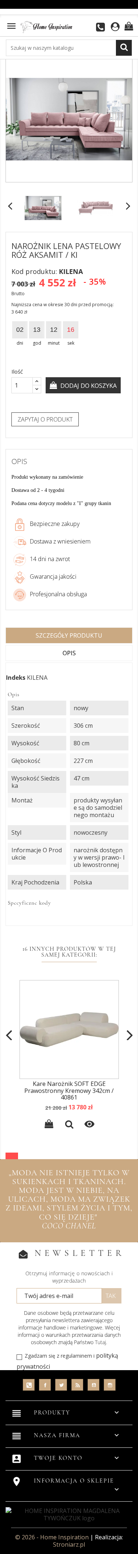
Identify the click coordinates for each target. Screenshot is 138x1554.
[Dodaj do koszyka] (49, 1125)
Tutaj (100, 1342)
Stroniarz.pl (69, 1544)
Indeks (15, 677)
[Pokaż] (69, 1125)
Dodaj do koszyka (88, 386)
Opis (69, 653)
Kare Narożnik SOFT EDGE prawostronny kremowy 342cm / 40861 (69, 1090)
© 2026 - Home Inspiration (52, 1537)
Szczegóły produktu (69, 635)
